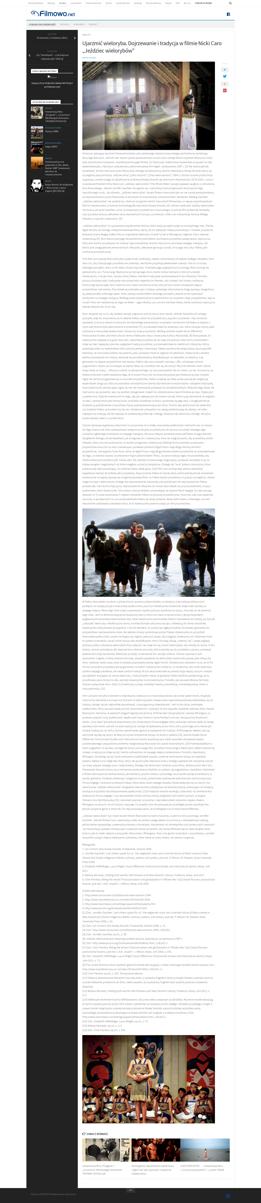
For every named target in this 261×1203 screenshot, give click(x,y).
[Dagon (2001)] (37, 148)
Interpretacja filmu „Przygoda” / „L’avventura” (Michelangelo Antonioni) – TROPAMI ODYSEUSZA (102, 1169)
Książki (168, 3)
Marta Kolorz (89, 57)
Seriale (109, 3)
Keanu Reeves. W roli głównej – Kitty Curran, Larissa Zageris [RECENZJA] (59, 187)
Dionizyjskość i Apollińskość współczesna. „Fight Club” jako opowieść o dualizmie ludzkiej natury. (153, 1169)
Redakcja (64, 24)
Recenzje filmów (36, 3)
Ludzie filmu (76, 3)
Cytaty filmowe (122, 3)
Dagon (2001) (51, 146)
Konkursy (79, 24)
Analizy (63, 3)
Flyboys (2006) (51, 131)
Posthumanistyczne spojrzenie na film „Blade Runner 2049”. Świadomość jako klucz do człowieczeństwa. (57, 168)
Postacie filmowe (93, 3)
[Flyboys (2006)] (37, 132)
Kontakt (93, 24)
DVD (178, 3)
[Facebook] (228, 14)
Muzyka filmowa (153, 3)
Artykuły (51, 3)
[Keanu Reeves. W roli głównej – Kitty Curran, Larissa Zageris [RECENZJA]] (37, 186)
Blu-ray (187, 3)
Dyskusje (138, 3)
